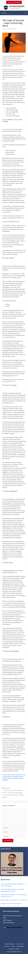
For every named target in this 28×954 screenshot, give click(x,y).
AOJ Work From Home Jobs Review (11, 903)
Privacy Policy (19, 944)
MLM (4, 918)
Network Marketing (8, 922)
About (13, 946)
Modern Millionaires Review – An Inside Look (14, 900)
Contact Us (7, 946)
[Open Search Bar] (26, 13)
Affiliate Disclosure (9, 944)
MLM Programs (7, 920)
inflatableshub (20, 946)
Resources (7, 788)
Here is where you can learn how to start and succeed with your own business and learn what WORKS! (13, 777)
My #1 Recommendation (14, 2)
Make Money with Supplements (12, 915)
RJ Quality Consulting (14, 949)
